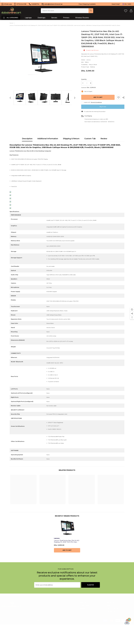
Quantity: (84, 79)
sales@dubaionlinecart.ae (53, 4)
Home (11, 23)
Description (27, 139)
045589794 (35, 4)
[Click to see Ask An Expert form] (128, 621)
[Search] (67, 10)
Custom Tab (90, 139)
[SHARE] (122, 97)
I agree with (87, 102)
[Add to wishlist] (118, 97)
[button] (10, 97)
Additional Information (47, 139)
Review (104, 139)
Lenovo (88, 60)
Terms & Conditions (96, 102)
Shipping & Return (71, 139)
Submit (90, 585)
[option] (42, 59)
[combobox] (64, 10)
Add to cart (97, 97)
